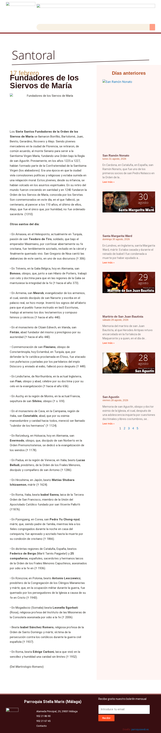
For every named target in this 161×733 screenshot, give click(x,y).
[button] (152, 27)
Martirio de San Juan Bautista (122, 316)
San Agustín (110, 397)
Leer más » (108, 182)
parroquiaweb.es (140, 729)
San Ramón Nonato (115, 155)
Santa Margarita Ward (117, 236)
